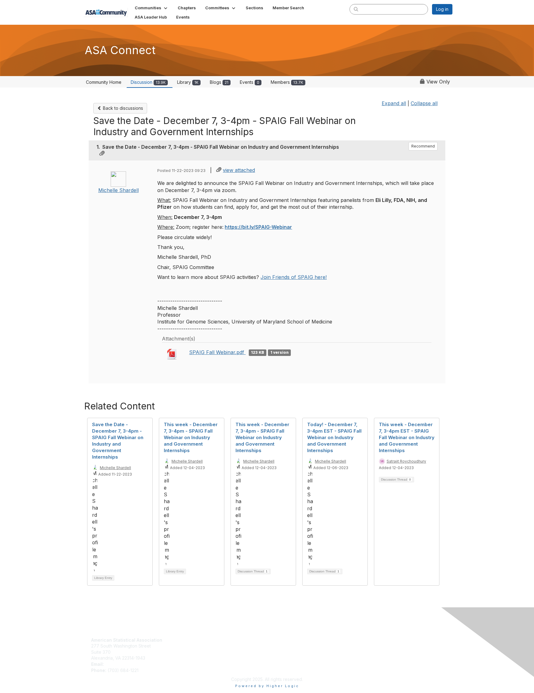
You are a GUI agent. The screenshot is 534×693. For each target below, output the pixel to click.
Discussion (148, 82)
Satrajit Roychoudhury (406, 461)
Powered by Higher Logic (267, 686)
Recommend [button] (423, 146)
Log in (442, 9)
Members (287, 82)
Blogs (219, 82)
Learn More (192, 652)
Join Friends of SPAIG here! (294, 277)
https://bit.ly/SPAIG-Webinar (258, 227)
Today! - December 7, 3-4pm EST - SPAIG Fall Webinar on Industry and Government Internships (334, 437)
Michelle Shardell (118, 190)
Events (249, 82)
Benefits (188, 645)
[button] (151, 7)
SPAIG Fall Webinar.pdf (217, 352)
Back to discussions (122, 108)
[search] (356, 9)
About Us (278, 640)
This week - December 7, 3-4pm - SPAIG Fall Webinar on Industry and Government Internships (191, 437)
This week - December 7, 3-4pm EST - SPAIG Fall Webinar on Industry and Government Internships (406, 437)
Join (184, 640)
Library (187, 82)
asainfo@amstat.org (125, 664)
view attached (239, 170)
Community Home (103, 82)
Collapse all (424, 103)
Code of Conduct (287, 645)
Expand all (394, 103)
